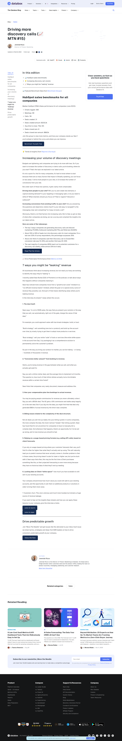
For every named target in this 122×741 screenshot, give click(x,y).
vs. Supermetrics (40, 700)
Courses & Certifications (70, 705)
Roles (26, 10)
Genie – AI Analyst (13, 689)
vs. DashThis (39, 711)
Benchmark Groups (54, 91)
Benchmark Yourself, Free (33, 144)
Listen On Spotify (29, 508)
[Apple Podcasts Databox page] (113, 735)
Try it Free (100, 97)
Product (64, 10)
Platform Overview (13, 687)
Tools (43, 10)
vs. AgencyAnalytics (41, 695)
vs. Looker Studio (40, 687)
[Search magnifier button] (113, 10)
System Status (67, 695)
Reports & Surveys (48, 152)
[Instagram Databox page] (101, 735)
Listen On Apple (29, 512)
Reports (10, 697)
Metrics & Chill (56, 259)
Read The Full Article (32, 251)
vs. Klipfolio (38, 697)
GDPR (66, 735)
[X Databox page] (105, 735)
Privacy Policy (92, 665)
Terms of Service (104, 663)
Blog (9, 22)
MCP (9, 705)
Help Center (66, 689)
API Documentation (69, 692)
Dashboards (11, 695)
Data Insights (53, 10)
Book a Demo (99, 3)
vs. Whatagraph (40, 705)
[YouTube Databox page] (93, 735)
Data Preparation (13, 703)
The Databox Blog (14, 10)
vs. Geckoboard (40, 703)
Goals (9, 700)
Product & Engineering (97, 695)
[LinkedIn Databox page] (89, 735)
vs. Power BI (39, 692)
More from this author (45, 568)
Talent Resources (96, 697)
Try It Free (110, 3)
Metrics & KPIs (12, 692)
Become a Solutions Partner (71, 703)
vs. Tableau (38, 689)
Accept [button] (90, 738)
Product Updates (68, 708)
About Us (93, 687)
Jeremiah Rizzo (19, 45)
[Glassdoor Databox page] (109, 735)
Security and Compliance (70, 713)
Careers (93, 692)
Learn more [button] (73, 738)
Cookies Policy (74, 735)
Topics (35, 10)
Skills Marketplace (68, 700)
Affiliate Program (68, 711)
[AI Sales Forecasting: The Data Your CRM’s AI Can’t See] (61, 628)
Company (74, 10)
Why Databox (95, 689)
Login (91, 3)
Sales (15, 22)
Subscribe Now (30, 538)
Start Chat (66, 687)
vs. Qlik (37, 708)
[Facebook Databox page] (97, 735)
